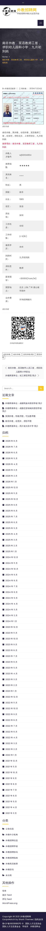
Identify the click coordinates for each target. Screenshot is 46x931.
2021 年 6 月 (11, 795)
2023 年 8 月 (11, 650)
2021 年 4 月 (11, 807)
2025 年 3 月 (11, 539)
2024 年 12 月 (12, 557)
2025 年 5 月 (11, 528)
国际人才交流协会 (33, 923)
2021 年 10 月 (12, 772)
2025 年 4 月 (12, 534)
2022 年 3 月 (11, 743)
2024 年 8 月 (12, 580)
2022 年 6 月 (11, 731)
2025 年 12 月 (12, 487)
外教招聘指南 (12, 857)
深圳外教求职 (28, 354)
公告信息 (10, 828)
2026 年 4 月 (12, 464)
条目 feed (7, 895)
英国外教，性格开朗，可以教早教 (20, 416)
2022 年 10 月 (12, 708)
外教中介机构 (12, 834)
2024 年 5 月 (12, 598)
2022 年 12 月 (12, 696)
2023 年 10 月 (12, 638)
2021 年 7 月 (11, 790)
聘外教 (23, 88)
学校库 (25, 926)
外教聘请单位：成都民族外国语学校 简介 (23, 403)
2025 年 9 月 (11, 505)
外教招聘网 (27, 9)
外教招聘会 (35, 926)
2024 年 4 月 (12, 603)
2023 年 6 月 (11, 662)
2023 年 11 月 (11, 632)
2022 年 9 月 (11, 714)
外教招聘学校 (12, 846)
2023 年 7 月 (11, 656)
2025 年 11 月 (12, 493)
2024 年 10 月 (12, 569)
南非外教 (16, 354)
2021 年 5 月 (11, 801)
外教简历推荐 (10, 88)
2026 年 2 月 (11, 475)
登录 (4, 890)
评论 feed (7, 899)
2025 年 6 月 (11, 522)
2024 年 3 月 (11, 609)
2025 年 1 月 (11, 551)
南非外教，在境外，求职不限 (18, 421)
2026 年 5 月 (11, 458)
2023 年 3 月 (11, 679)
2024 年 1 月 (11, 621)
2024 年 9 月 (11, 574)
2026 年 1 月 (11, 481)
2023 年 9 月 (11, 644)
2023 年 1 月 (11, 691)
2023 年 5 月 (11, 667)
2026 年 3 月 (11, 470)
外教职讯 (10, 869)
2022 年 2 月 (11, 749)
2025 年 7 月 (11, 516)
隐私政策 (39, 919)
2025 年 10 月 (12, 499)
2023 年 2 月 (11, 685)
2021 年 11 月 (11, 766)
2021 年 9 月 (11, 778)
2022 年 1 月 (11, 755)
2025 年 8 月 (11, 510)
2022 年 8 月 (11, 720)
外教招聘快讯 (12, 852)
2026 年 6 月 (11, 452)
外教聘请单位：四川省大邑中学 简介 (21, 426)
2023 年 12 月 (12, 627)
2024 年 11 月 (12, 563)
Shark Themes (26, 919)
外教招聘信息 (12, 840)
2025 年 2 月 (11, 545)
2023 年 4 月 (11, 673)
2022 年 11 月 (11, 702)
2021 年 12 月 (11, 760)
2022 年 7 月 (11, 726)
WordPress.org (9, 903)
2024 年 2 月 (11, 615)
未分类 (9, 875)
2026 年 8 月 (11, 441)
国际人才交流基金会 (11, 926)
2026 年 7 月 (11, 446)
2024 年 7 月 (12, 586)
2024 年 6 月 (12, 592)
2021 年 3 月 (11, 813)
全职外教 (6, 354)
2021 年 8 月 (11, 784)
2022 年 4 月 (11, 737)
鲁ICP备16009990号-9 (12, 923)
